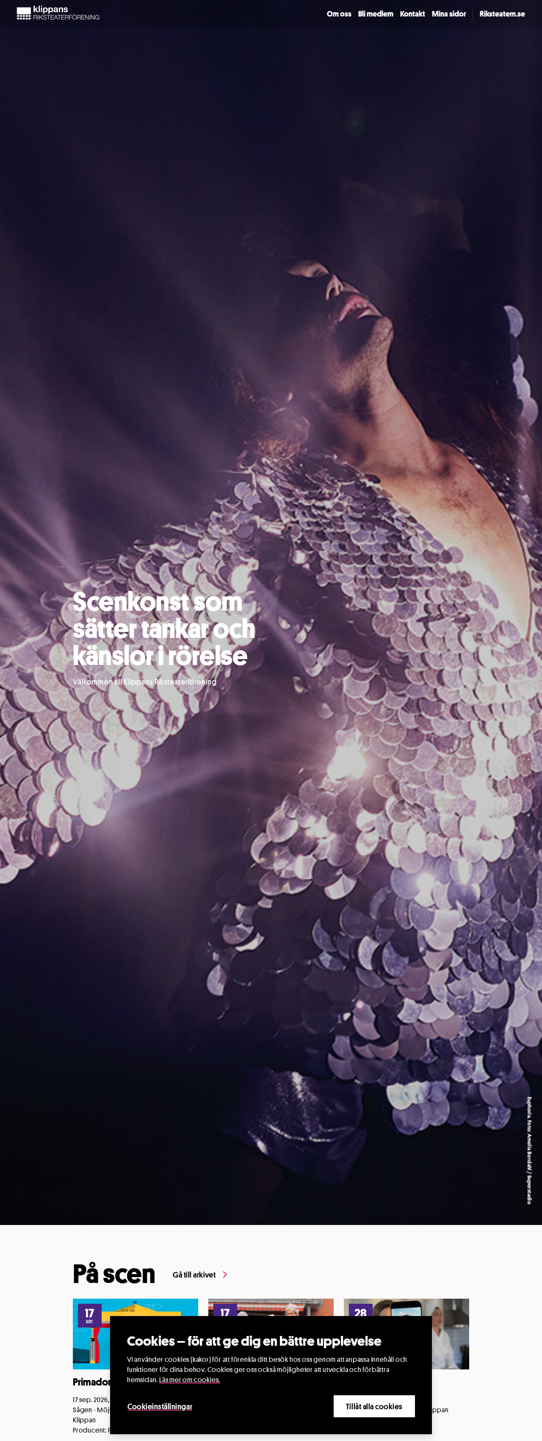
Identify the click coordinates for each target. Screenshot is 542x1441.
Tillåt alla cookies (374, 1406)
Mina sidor (449, 13)
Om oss (339, 13)
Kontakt (412, 13)
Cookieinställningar (159, 1406)
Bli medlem (375, 13)
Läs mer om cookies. (189, 1379)
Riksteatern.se (502, 13)
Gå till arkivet (194, 1274)
